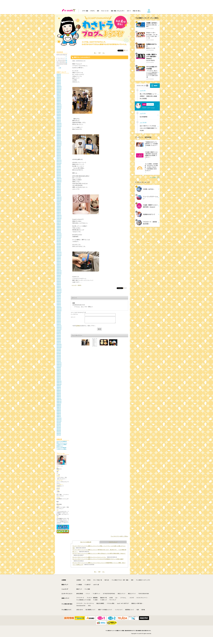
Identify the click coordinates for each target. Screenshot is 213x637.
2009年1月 (59, 398)
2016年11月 (59, 253)
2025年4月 (59, 98)
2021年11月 (59, 161)
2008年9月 (59, 404)
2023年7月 (59, 130)
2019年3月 (59, 210)
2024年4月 (59, 117)
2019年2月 (59, 212)
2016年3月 (59, 266)
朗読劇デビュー (60, 445)
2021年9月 (59, 164)
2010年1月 (59, 379)
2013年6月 (59, 316)
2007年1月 (59, 434)
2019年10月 (59, 199)
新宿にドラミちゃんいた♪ (62, 442)
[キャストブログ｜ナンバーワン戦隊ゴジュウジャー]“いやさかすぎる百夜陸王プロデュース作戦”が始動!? (98, 559)
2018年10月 (59, 218)
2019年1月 (59, 213)
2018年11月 (59, 216)
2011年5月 (59, 355)
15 (66, 60)
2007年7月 (59, 425)
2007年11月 (59, 419)
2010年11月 (59, 364)
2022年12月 (59, 141)
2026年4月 (59, 80)
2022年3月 (59, 155)
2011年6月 (59, 353)
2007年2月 (59, 433)
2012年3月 (59, 339)
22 (66, 62)
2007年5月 (59, 428)
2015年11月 (59, 272)
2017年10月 (59, 236)
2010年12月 (59, 362)
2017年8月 (59, 239)
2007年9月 (59, 422)
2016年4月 (59, 264)
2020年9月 (59, 183)
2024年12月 (59, 104)
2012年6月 (59, 335)
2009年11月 (59, 382)
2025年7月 (59, 94)
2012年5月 (59, 336)
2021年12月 (59, 160)
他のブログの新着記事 (85, 542)
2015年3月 (59, 284)
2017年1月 (59, 250)
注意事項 (78, 325)
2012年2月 (59, 341)
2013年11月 (59, 308)
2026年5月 (59, 78)
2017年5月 (59, 244)
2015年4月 (59, 282)
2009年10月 (59, 384)
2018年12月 (59, 215)
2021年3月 (59, 173)
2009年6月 (59, 390)
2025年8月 (59, 92)
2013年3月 (59, 321)
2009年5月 (59, 391)
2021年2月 (59, 175)
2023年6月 (59, 132)
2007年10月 (59, 421)
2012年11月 (59, 327)
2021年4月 (59, 172)
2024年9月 (59, 109)
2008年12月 (59, 399)
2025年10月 (59, 89)
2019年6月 (59, 206)
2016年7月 (59, 259)
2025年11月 (59, 87)
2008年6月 (59, 408)
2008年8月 (59, 405)
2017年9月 (59, 238)
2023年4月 (59, 135)
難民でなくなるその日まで (82, 57)
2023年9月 (59, 127)
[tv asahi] (69, 11)
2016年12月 (59, 252)
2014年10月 (59, 292)
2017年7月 (59, 241)
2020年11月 (59, 180)
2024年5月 (59, 115)
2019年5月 (59, 207)
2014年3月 (59, 302)
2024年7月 (59, 112)
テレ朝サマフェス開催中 (62, 444)
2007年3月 (59, 431)
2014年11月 (59, 290)
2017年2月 (59, 249)
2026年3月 (59, 81)
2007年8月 (59, 424)
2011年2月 (59, 359)
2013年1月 (59, 324)
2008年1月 (59, 416)
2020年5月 (59, 189)
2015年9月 (59, 275)
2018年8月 (59, 221)
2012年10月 (59, 328)
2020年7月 (59, 186)
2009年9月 (59, 385)
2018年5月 (59, 226)
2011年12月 (59, 344)
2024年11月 (59, 106)
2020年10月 (59, 181)
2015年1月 (59, 287)
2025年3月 (59, 100)
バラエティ (92, 11)
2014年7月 (59, 296)
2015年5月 (59, 281)
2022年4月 (59, 153)
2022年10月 (59, 144)
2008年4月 (59, 411)
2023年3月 (59, 137)
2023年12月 (59, 123)
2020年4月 (59, 190)
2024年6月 (59, 114)
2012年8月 (59, 332)
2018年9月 (59, 219)
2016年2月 (59, 267)
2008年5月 (59, 410)
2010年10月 (59, 365)
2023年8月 (59, 129)
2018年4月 (59, 227)
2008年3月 (59, 413)
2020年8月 (59, 184)
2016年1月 (59, 269)
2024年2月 (59, 120)
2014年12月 (59, 289)
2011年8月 (59, 350)
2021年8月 (59, 166)
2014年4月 (59, 301)
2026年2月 (59, 83)
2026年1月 (59, 84)
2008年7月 (59, 407)
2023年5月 (59, 134)
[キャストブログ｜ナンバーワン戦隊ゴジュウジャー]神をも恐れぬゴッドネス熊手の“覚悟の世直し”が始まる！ (99, 553)
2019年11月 (59, 198)
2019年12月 (59, 196)
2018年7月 (59, 223)
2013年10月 (59, 310)
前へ (95, 53)
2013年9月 (59, 312)
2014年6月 (59, 298)
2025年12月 (59, 86)
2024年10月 (59, 107)
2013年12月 (59, 307)
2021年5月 (59, 170)
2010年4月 (59, 374)
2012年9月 (59, 330)
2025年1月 (59, 103)
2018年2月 (59, 230)
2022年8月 (59, 147)
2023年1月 (59, 140)
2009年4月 (59, 393)
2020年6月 (59, 187)
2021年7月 (59, 167)
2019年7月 (59, 204)
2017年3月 (59, 247)
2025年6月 (59, 95)
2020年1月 (59, 195)
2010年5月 (59, 373)
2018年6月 (59, 224)
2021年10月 (59, 163)
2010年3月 (59, 376)
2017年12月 (59, 233)
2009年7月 (59, 388)
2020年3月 (59, 192)
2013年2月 (59, 322)
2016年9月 (59, 256)
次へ (104, 53)
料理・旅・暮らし (137, 11)
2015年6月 (59, 279)
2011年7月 (59, 352)
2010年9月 (59, 367)
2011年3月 (59, 358)
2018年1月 (59, 232)
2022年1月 (59, 158)
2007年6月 (59, 427)
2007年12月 (59, 418)
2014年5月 (59, 299)
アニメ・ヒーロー (105, 11)
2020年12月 (59, 178)
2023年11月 (59, 124)
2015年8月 (59, 276)
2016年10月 (59, 255)
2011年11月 (59, 345)
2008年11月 (59, 401)
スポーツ (129, 11)
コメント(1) (74, 285)
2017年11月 (59, 235)
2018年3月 (59, 229)
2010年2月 (59, 378)
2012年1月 (59, 342)
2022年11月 (59, 143)
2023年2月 (59, 138)
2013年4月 (59, 319)
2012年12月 (59, 325)
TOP (99, 53)
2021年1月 (59, 177)
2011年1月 (59, 361)
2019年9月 (59, 201)
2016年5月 (59, 262)
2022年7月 (59, 149)
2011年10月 (59, 347)
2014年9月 (59, 293)
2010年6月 (59, 371)
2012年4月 (59, 338)
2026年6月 (59, 77)
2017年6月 (59, 243)
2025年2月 (59, 101)
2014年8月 (59, 295)
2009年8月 (59, 387)
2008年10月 (59, 402)
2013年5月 (59, 318)
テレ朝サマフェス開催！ (62, 449)
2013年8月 (59, 313)
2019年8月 (59, 203)
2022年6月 (59, 150)
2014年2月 (59, 304)
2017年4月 (59, 246)
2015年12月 (59, 270)
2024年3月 (59, 118)
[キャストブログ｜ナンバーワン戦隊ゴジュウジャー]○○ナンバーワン (89, 557)
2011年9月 (59, 348)
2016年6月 (59, 261)
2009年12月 (59, 381)
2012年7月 (59, 333)
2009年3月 (59, 394)
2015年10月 (59, 273)
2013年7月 (59, 315)
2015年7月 (59, 278)
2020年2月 (59, 193)
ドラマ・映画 (85, 11)
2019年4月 (59, 209)
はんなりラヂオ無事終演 (62, 441)
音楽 (98, 11)
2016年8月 (59, 258)
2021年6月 (59, 169)
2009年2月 (59, 396)
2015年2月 (59, 285)
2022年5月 (59, 152)
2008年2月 (59, 414)
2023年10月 (59, 126)
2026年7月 (59, 75)
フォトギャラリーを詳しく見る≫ (119, 536)
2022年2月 (59, 157)
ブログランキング (113, 542)
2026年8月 (59, 74)
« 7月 (59, 67)
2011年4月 (59, 356)
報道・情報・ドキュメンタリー (118, 11)
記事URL (79, 285)
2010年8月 (59, 368)
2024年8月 (59, 110)
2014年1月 (59, 305)
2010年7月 (59, 370)
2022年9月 (59, 146)
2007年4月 (59, 430)
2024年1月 (59, 121)
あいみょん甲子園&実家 (61, 447)
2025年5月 (59, 97)
